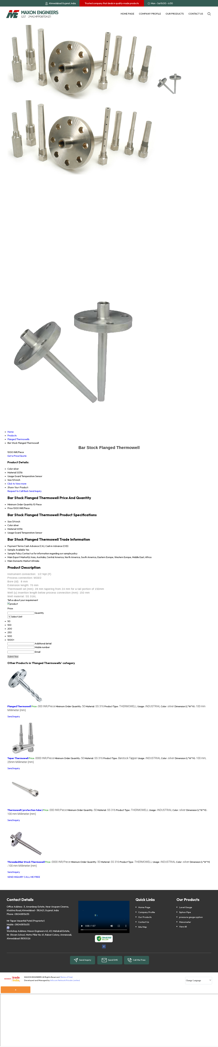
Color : (167, 706)
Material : (95, 706)
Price (10, 508)
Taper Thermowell (17, 758)
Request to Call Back (18, 491)
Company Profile (150, 13)
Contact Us (195, 13)
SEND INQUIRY (15, 876)
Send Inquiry (35, 491)
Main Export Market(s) (18, 557)
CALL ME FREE (32, 876)
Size (9, 521)
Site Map (142, 926)
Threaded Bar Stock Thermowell (26, 861)
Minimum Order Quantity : (70, 706)
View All (183, 926)
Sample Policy (14, 553)
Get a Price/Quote (17, 455)
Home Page (127, 13)
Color (10, 525)
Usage (10, 532)
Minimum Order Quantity (20, 504)
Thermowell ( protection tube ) (25, 810)
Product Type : (120, 706)
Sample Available (16, 549)
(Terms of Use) (66, 977)
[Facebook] (104, 948)
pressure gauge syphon (191, 917)
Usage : (148, 706)
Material (11, 528)
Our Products (175, 13)
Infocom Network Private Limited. (65, 980)
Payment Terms (15, 546)
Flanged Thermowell (19, 706)
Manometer (185, 922)
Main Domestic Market (19, 560)
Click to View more (16, 483)
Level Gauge (185, 907)
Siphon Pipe (185, 912)
